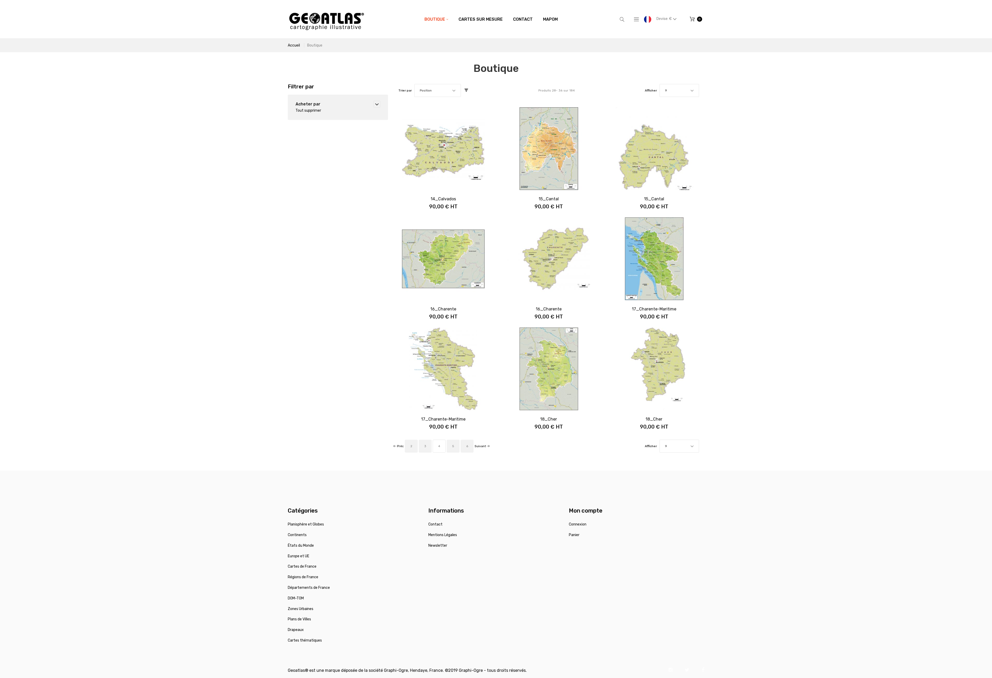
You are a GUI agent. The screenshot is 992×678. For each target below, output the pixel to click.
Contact (435, 524)
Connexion (577, 524)
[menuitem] (436, 19)
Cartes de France (302, 566)
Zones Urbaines (300, 609)
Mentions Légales (442, 535)
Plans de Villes (299, 619)
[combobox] (437, 90)
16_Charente (443, 309)
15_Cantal (549, 198)
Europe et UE (298, 556)
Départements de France (309, 587)
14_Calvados (443, 198)
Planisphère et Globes (306, 524)
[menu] (491, 19)
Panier (574, 535)
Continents (297, 535)
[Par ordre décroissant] (466, 90)
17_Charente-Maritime (654, 309)
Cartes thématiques (305, 640)
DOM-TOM (296, 598)
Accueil (294, 45)
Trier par (405, 90)
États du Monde (301, 545)
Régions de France (303, 577)
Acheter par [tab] (308, 104)
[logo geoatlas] (326, 19)
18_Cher (548, 419)
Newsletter (437, 545)
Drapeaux (296, 630)
